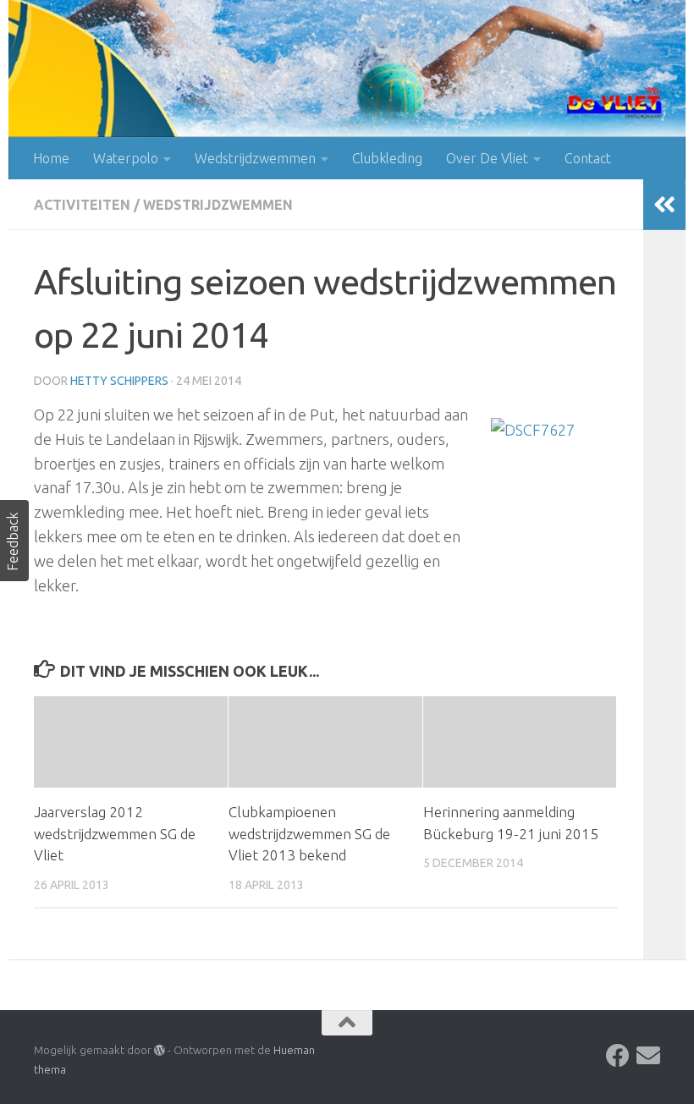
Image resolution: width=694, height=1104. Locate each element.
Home (51, 158)
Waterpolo (125, 158)
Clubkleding (387, 158)
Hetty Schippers (119, 380)
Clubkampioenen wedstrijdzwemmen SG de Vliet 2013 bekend (309, 833)
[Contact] (648, 1056)
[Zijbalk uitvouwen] (664, 204)
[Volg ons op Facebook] (618, 1056)
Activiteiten (82, 204)
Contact (588, 158)
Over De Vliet (487, 158)
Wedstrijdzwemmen (255, 158)
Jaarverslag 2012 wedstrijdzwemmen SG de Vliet (115, 833)
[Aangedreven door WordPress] (159, 1050)
